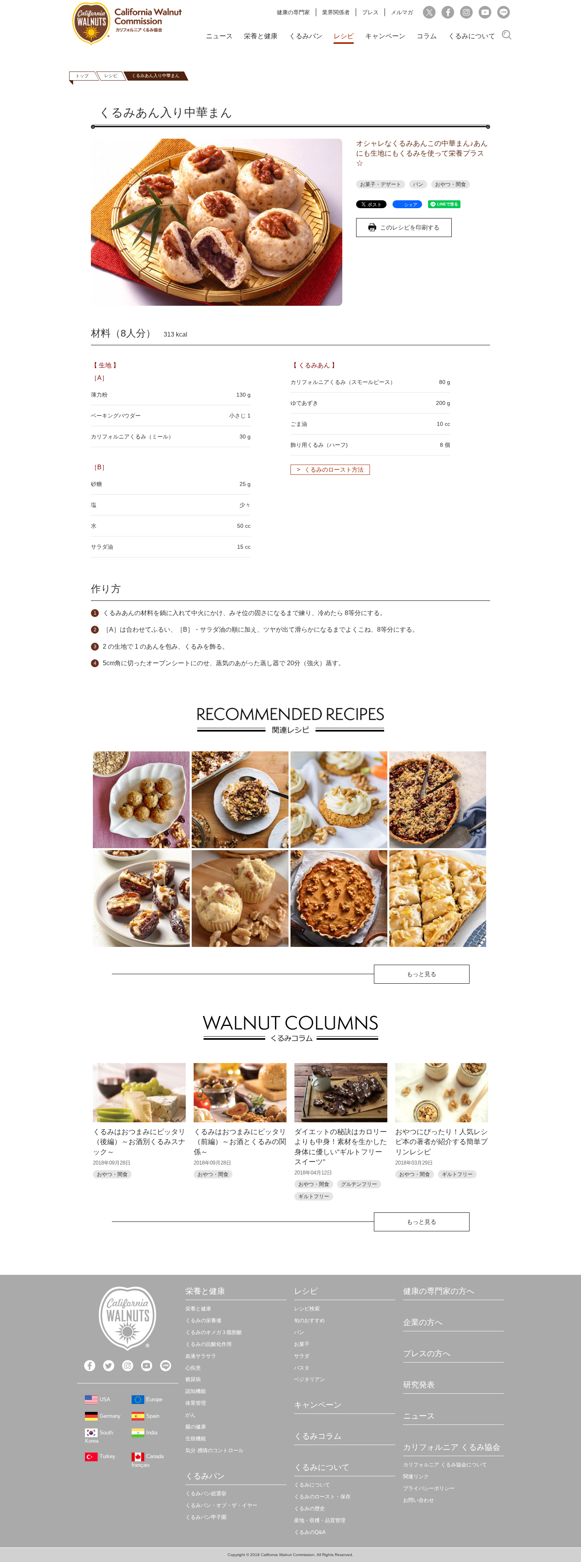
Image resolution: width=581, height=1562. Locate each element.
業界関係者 (336, 12)
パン (418, 184)
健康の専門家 (293, 12)
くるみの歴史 (309, 1508)
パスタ (301, 1368)
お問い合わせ (418, 1500)
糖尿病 (193, 1379)
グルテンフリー (359, 1184)
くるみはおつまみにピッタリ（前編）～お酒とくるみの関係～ (240, 1142)
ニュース (219, 36)
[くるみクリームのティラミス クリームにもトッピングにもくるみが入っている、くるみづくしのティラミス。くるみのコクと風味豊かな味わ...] (240, 799)
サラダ (301, 1356)
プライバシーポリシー (429, 1488)
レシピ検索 (307, 1309)
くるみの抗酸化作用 (208, 1344)
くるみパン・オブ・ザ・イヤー (221, 1505)
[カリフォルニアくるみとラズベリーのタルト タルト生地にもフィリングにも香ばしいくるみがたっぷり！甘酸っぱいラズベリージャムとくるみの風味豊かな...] (437, 799)
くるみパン (306, 36)
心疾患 (193, 1368)
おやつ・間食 (450, 184)
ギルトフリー (313, 1196)
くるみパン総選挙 (205, 1493)
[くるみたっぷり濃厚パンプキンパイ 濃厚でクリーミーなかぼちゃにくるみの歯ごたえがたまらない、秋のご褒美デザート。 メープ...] (338, 898)
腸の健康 (195, 1427)
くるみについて (471, 36)
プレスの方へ (427, 1353)
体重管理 (195, 1403)
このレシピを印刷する (410, 227)
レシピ (344, 36)
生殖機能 (195, 1439)
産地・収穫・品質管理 (319, 1520)
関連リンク (416, 1476)
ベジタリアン (309, 1379)
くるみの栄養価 (203, 1320)
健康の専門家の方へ (438, 1291)
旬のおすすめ (309, 1320)
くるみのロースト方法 (334, 469)
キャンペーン (385, 36)
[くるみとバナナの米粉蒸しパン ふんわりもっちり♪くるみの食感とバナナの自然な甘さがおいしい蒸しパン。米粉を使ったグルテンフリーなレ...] (240, 898)
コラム (427, 36)
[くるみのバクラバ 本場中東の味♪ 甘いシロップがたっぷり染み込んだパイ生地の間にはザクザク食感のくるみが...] (437, 898)
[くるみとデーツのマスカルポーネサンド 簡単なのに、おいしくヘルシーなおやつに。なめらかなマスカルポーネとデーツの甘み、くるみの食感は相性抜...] (141, 898)
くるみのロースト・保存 (322, 1497)
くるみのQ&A (310, 1532)
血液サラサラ (200, 1356)
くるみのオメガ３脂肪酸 (213, 1332)
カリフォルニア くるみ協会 (451, 1447)
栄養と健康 (260, 36)
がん (190, 1415)
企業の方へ (423, 1322)
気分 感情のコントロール (214, 1450)
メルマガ (402, 12)
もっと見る (421, 974)
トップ (82, 75)
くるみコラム (317, 1436)
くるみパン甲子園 (205, 1517)
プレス (370, 12)
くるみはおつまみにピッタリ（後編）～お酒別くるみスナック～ (139, 1142)
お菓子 (301, 1344)
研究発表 (419, 1384)
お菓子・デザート (380, 184)
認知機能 (195, 1391)
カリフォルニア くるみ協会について (445, 1465)
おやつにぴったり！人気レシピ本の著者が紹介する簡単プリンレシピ (441, 1142)
